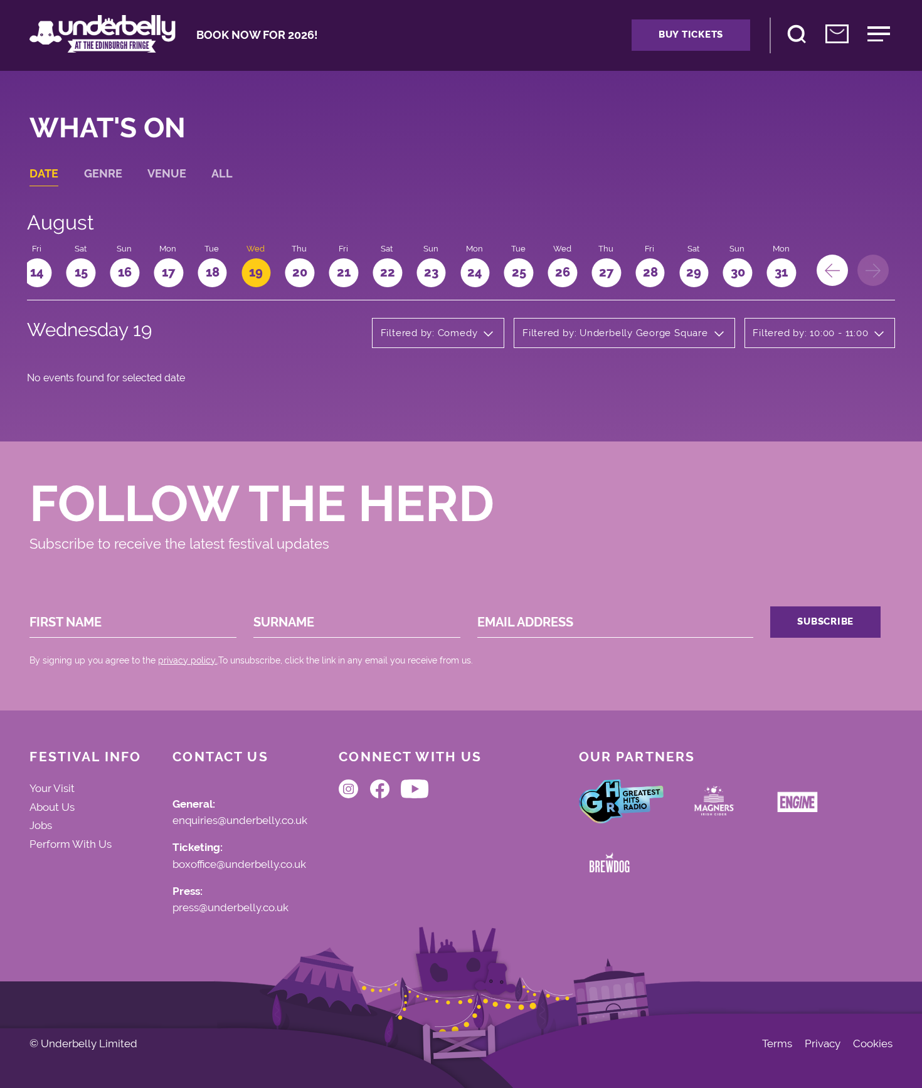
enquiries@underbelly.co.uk (239, 821)
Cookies (873, 1043)
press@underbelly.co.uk (230, 908)
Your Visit (52, 788)
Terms (777, 1043)
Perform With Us (70, 844)
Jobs (40, 825)
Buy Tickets (691, 34)
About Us (52, 807)
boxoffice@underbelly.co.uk (239, 864)
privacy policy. (187, 660)
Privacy (822, 1043)
